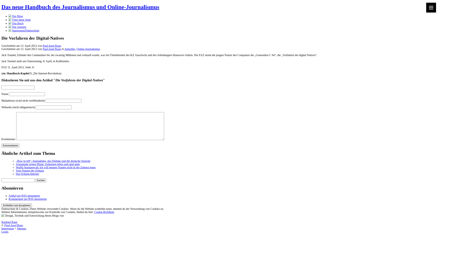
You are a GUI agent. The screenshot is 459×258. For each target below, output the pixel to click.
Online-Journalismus (88, 49)
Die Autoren (19, 26)
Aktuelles (69, 49)
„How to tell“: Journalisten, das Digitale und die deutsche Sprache (53, 161)
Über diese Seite (21, 19)
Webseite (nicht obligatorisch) (18, 107)
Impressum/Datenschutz (25, 30)
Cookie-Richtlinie (104, 212)
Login (4, 231)
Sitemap (21, 228)
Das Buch (17, 23)
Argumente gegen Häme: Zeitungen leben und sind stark (48, 164)
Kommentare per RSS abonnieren (28, 198)
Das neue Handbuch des (80, 7)
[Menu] (431, 8)
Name (4, 93)
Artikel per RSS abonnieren (24, 195)
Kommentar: (8, 139)
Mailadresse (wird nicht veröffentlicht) (23, 100)
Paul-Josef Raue (52, 45)
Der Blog (17, 16)
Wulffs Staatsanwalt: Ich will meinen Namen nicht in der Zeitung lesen (56, 167)
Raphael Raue (9, 222)
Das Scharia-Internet (27, 173)
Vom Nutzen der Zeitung (30, 170)
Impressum (7, 228)
